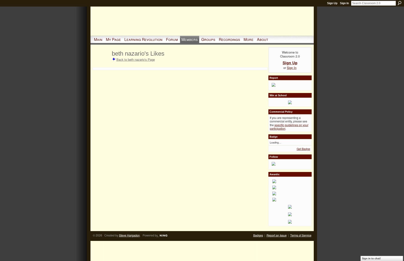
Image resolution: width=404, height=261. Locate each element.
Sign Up (332, 3)
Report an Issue (277, 235)
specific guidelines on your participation (289, 127)
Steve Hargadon (129, 235)
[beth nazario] (101, 62)
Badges (258, 235)
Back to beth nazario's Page (135, 59)
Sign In (344, 3)
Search (399, 3)
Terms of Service (300, 235)
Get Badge (303, 149)
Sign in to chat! (371, 258)
